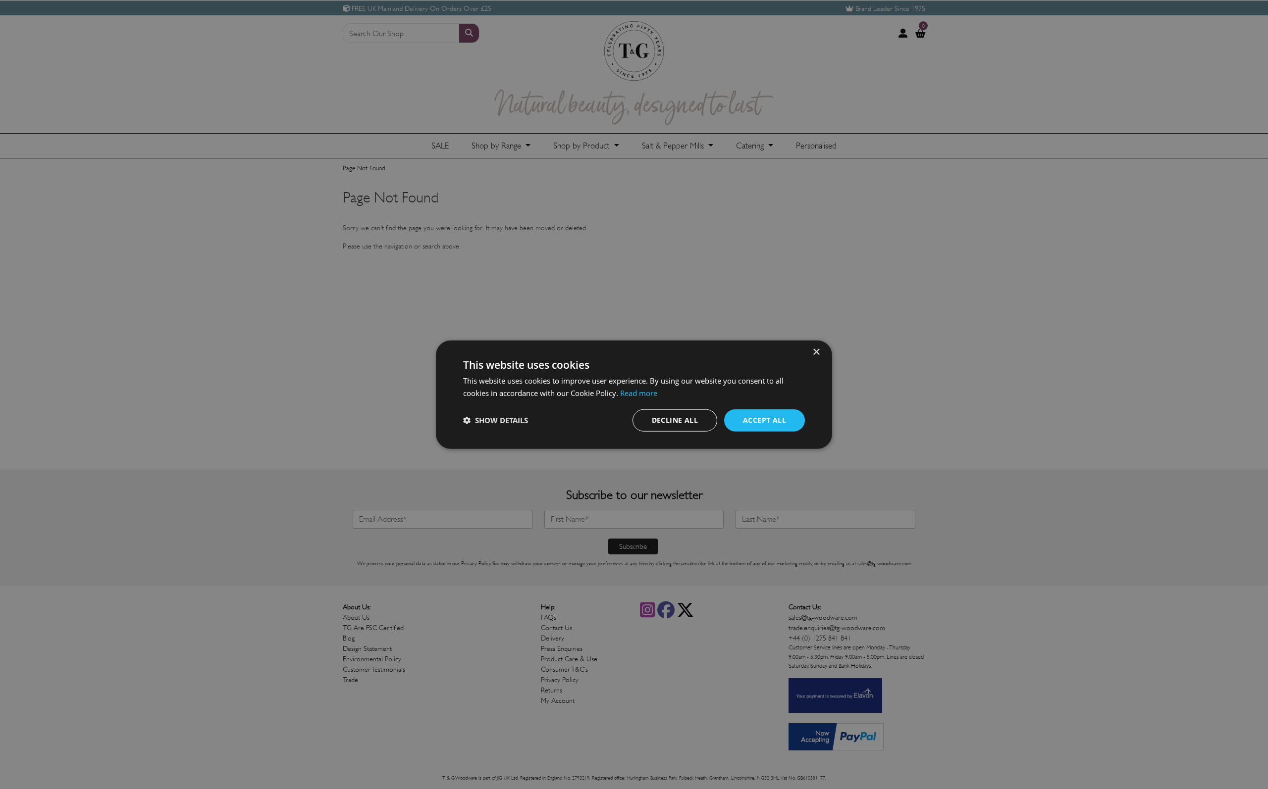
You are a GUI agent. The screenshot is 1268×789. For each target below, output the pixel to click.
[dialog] (634, 395)
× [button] (816, 352)
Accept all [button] (764, 420)
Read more (638, 393)
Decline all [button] (675, 420)
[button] (495, 420)
